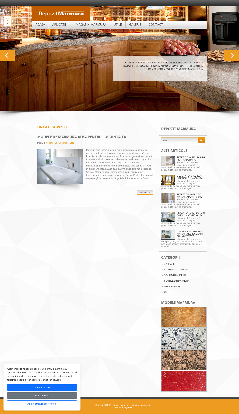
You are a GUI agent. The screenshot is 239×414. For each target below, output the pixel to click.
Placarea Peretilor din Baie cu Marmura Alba (191, 214)
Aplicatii (60, 24)
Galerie (135, 24)
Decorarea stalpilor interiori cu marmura (190, 177)
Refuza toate (42, 395)
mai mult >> (195, 69)
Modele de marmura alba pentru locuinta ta (81, 137)
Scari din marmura (175, 275)
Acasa (40, 24)
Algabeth (128, 407)
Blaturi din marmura (176, 269)
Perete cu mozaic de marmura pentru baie (189, 195)
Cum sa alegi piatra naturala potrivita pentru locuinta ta (164, 62)
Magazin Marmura (91, 24)
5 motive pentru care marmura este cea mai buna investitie (190, 234)
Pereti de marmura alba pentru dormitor (191, 158)
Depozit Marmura (121, 405)
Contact (156, 24)
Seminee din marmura (176, 281)
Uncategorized (173, 286)
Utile (118, 24)
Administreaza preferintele (42, 403)
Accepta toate (42, 387)
